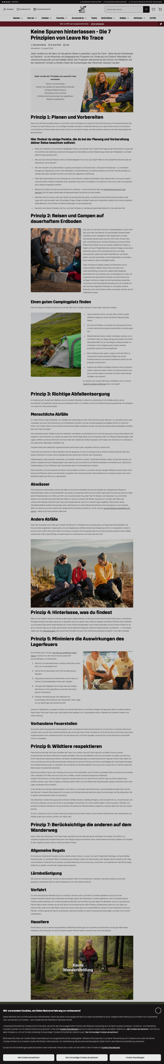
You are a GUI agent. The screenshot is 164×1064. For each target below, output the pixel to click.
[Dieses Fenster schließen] (158, 1010)
